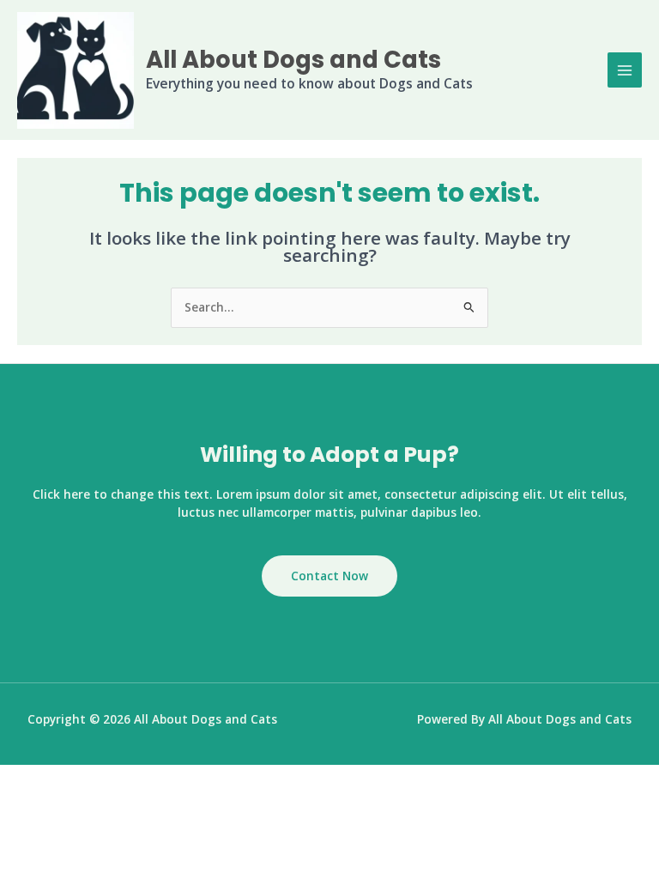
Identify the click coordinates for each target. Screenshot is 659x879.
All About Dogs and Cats (293, 59)
